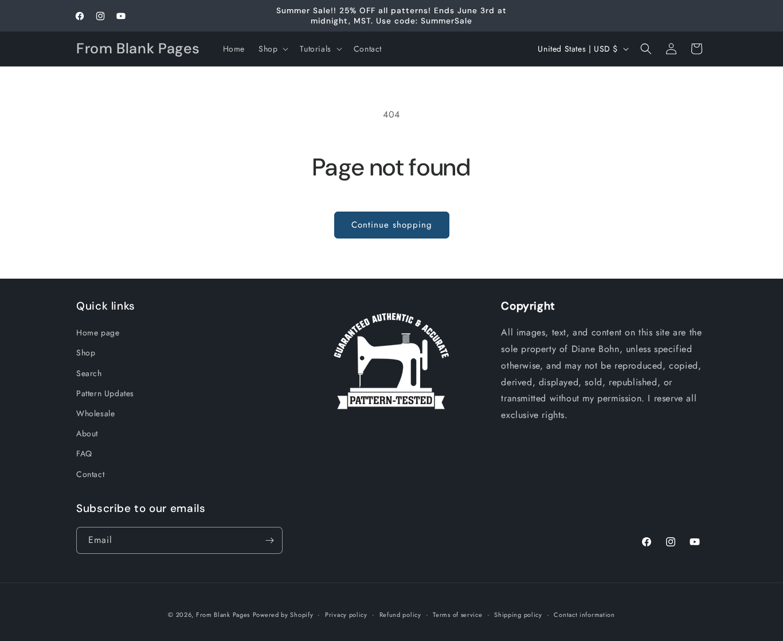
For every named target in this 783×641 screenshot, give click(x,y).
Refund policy (400, 614)
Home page (97, 332)
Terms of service (457, 614)
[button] (272, 49)
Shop (85, 352)
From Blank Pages (223, 614)
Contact (90, 474)
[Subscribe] (269, 540)
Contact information (584, 614)
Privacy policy (346, 614)
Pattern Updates (105, 393)
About (87, 433)
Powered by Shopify (283, 614)
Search (89, 373)
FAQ (84, 453)
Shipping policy (518, 614)
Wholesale (95, 413)
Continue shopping (391, 224)
